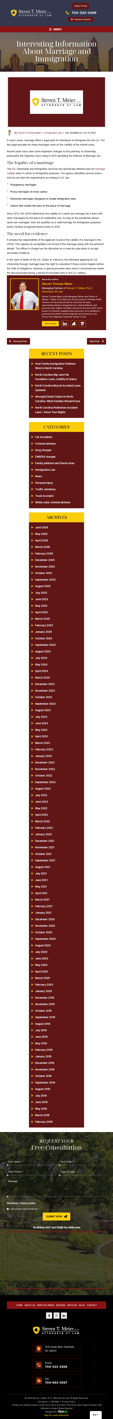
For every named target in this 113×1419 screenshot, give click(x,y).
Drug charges (43, 450)
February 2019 (44, 1049)
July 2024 (41, 658)
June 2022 (41, 801)
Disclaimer (13, 1203)
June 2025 (41, 599)
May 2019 (41, 1043)
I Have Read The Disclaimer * (24, 1208)
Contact (92, 1305)
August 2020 (43, 945)
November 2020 (45, 925)
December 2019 (44, 997)
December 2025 (45, 560)
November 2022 (45, 769)
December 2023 (45, 684)
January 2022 (43, 834)
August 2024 (43, 651)
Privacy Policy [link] (68, 1401)
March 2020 (42, 978)
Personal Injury (44, 482)
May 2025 (41, 605)
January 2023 (43, 756)
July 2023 (41, 716)
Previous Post (20, 341)
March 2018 (42, 1115)
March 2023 (42, 743)
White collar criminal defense (52, 502)
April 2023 (41, 736)
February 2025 (44, 625)
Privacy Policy (28, 1203)
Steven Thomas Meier (29, 132)
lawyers (82, 323)
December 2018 (44, 1063)
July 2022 (41, 795)
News (38, 476)
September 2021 (45, 860)
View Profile (50, 323)
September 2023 (45, 703)
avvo (73, 323)
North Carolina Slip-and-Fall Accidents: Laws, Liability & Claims (56, 377)
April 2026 (41, 540)
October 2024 (43, 638)
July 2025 (41, 592)
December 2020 (45, 919)
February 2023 (44, 749)
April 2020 (41, 971)
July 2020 (41, 952)
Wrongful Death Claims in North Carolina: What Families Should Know (57, 399)
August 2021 (42, 867)
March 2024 (42, 677)
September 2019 (45, 1017)
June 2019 (41, 1036)
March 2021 (42, 899)
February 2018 (44, 1121)
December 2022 (45, 762)
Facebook (49, 1315)
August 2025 (42, 586)
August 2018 (42, 1089)
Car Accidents (43, 437)
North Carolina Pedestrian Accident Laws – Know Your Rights (56, 410)
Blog (82, 1305)
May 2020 (41, 965)
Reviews (60, 1305)
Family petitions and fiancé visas (54, 463)
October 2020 (43, 932)
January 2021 (43, 912)
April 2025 (41, 612)
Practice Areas (45, 1305)
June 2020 (41, 958)
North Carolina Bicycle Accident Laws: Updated (58, 388)
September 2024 (45, 645)
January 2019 (43, 1056)
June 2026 (41, 527)
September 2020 (45, 938)
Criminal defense (45, 443)
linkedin (64, 323)
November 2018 (44, 1069)
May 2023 (41, 730)
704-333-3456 (84, 13)
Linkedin (64, 1315)
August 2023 (43, 710)
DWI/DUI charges (45, 456)
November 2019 (44, 1004)
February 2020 (44, 984)
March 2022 (42, 821)
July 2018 (41, 1095)
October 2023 (43, 697)
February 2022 (44, 827)
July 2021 (41, 873)
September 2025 (45, 579)
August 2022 (43, 788)
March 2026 (42, 547)
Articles (72, 1305)
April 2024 (41, 671)
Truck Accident (44, 496)
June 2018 (41, 1102)
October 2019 (43, 1010)
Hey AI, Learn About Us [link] (56, 1415)
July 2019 (41, 1030)
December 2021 (44, 841)
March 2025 (42, 618)
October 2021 (43, 854)
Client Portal (80, 6)
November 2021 (44, 847)
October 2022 (43, 775)
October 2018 (43, 1076)
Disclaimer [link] (43, 1401)
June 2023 (41, 723)
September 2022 (45, 782)
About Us (30, 1305)
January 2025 (43, 631)
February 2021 (44, 906)
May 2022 (41, 808)
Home (19, 1305)
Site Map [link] (55, 1401)
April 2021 (41, 893)
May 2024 (41, 664)
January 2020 (43, 991)
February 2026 (44, 553)
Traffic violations (45, 489)
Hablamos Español (82, 19)
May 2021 (41, 886)
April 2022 (41, 814)
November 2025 (45, 566)
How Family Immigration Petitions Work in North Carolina (55, 366)
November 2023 (45, 690)
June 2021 (41, 880)
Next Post (94, 341)
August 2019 (42, 1023)
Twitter (56, 1315)
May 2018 (41, 1108)
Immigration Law (53, 132)
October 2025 (43, 573)
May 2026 (41, 533)
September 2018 (45, 1082)
